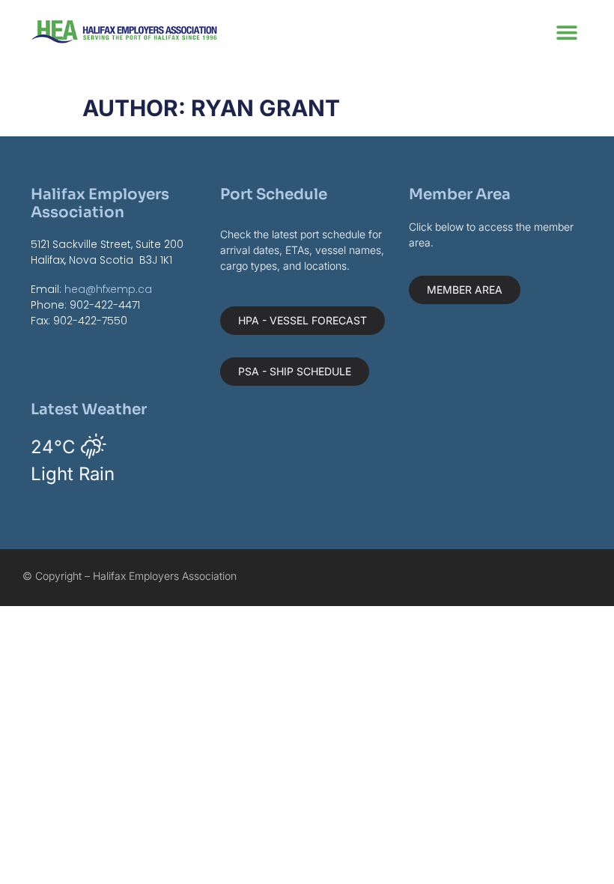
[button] (566, 32)
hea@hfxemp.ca (108, 289)
